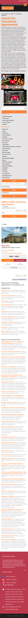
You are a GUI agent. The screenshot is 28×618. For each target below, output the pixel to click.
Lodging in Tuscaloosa (7, 458)
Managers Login (7, 8)
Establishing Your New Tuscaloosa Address (13, 407)
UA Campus (5, 171)
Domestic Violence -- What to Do (10, 402)
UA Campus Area (6, 173)
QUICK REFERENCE (19, 280)
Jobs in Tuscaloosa (6, 454)
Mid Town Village (6, 152)
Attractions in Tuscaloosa (8, 366)
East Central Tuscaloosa (7, 138)
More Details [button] (14, 267)
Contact (21, 615)
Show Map (5, 206)
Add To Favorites (20, 264)
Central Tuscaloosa (6, 135)
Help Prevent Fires (6, 451)
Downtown (4, 137)
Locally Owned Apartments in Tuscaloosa (11, 146)
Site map (8, 615)
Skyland (4, 160)
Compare (5, 224)
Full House (4, 435)
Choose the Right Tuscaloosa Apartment (12, 395)
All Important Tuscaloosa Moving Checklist (13, 357)
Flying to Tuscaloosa (7, 426)
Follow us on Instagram (11, 579)
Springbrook (5, 167)
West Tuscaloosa (6, 177)
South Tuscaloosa (6, 164)
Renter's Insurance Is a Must (9, 484)
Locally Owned (5, 118)
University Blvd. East (7, 175)
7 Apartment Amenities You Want (10, 351)
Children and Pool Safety (8, 391)
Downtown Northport (7, 116)
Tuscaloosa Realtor (6, 519)
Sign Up (25, 1)
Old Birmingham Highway (8, 158)
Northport (4, 124)
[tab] (14, 267)
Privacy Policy (15, 615)
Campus (4, 131)
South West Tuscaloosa (7, 166)
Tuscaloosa (4, 169)
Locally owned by (6, 148)
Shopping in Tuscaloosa (7, 496)
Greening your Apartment (8, 442)
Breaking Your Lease (7, 382)
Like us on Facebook (10, 576)
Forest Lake (5, 142)
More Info (7, 260)
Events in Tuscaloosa (7, 421)
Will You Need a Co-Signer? (8, 539)
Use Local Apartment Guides (9, 535)
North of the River (6, 122)
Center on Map (7, 264)
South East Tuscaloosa (7, 162)
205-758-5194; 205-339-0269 (14, 253)
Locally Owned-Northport (8, 120)
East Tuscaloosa (5, 140)
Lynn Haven (5, 150)
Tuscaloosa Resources (7, 529)
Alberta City (5, 129)
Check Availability (20, 260)
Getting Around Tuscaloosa (8, 437)
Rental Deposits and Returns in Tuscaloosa (13, 479)
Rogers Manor (6, 245)
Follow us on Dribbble (11, 582)
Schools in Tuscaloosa (7, 491)
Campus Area (5, 133)
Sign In (20, 1)
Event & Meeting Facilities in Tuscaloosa (12, 414)
